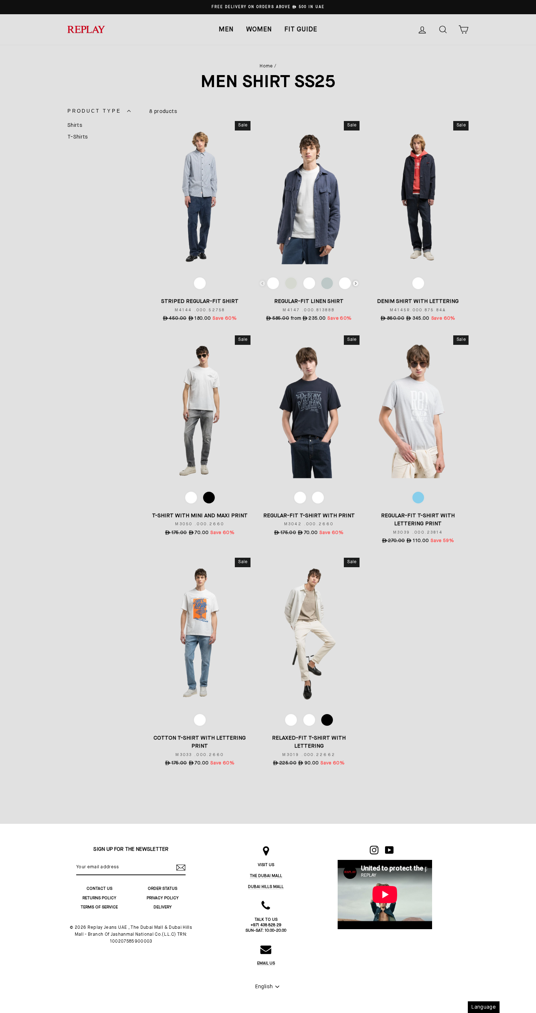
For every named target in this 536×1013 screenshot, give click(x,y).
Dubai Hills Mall (266, 887)
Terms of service (99, 907)
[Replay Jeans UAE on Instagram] (374, 850)
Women (259, 29)
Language (483, 1007)
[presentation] (355, 283)
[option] (268, 7)
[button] (94, 111)
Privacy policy (163, 898)
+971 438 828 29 (265, 925)
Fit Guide (300, 29)
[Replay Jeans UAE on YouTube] (389, 850)
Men (226, 29)
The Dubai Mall (266, 876)
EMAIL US (266, 963)
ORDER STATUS (162, 889)
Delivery (163, 907)
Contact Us (99, 889)
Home (266, 66)
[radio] (200, 283)
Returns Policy (99, 898)
